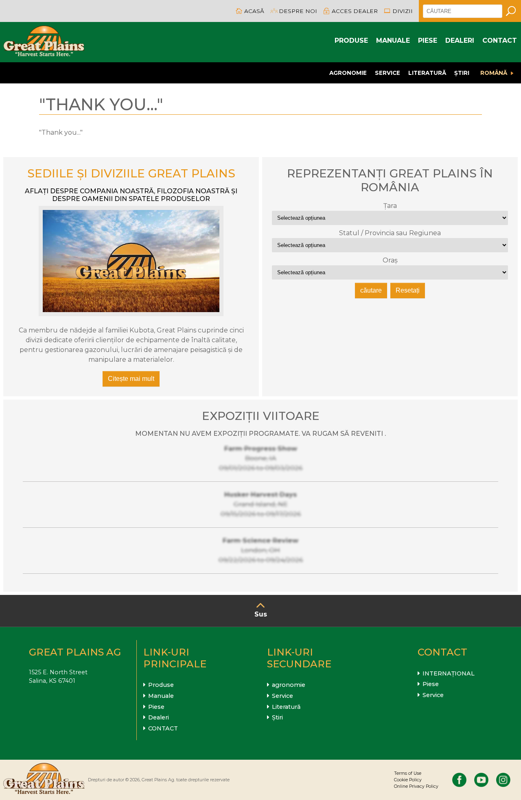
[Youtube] (481, 780)
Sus (260, 614)
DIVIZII (402, 11)
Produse (351, 40)
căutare (371, 290)
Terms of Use (407, 773)
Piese (427, 40)
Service (387, 73)
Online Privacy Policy (416, 786)
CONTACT (499, 40)
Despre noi (298, 11)
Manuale (393, 40)
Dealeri (459, 40)
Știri (461, 73)
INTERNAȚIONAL (448, 673)
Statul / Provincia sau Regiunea (390, 233)
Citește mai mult (131, 378)
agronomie (348, 73)
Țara (390, 206)
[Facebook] (459, 780)
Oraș (390, 260)
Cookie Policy (408, 780)
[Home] (44, 42)
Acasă (254, 11)
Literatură (427, 73)
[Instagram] (503, 780)
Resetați (408, 290)
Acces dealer (355, 11)
